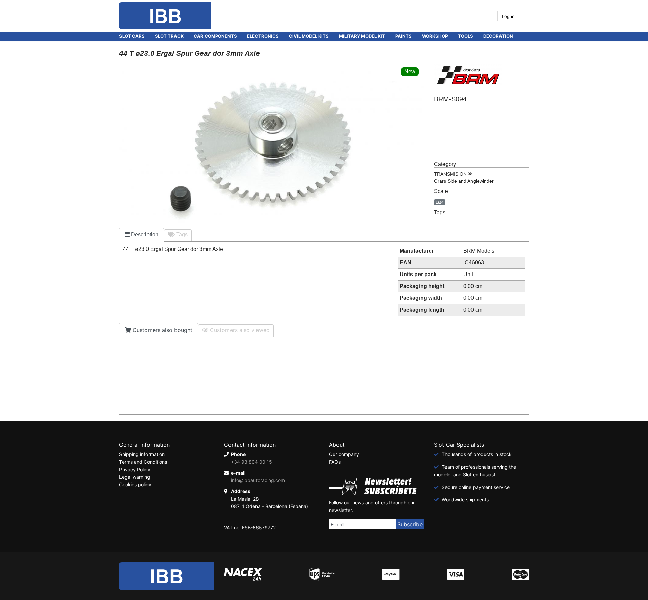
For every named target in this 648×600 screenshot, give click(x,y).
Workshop (435, 36)
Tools (465, 36)
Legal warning (134, 477)
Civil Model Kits (309, 36)
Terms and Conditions (143, 462)
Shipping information (142, 454)
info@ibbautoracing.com (258, 480)
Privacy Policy (134, 469)
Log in (508, 16)
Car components (215, 36)
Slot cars (132, 36)
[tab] (141, 235)
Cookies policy (135, 484)
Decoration (498, 36)
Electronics (263, 36)
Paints (403, 36)
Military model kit (362, 36)
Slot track (169, 36)
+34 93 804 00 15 (251, 462)
